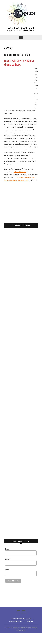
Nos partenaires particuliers (21, 618)
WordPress (22, 630)
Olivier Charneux (20, 172)
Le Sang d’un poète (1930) (17, 55)
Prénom (8, 559)
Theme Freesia (25, 628)
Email (8, 549)
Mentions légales (15, 622)
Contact (30, 622)
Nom (7, 570)
